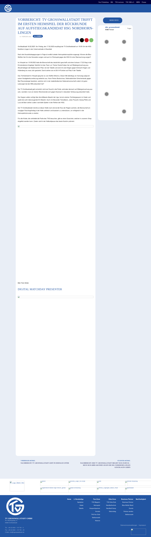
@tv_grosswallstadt (112, 27)
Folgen (129, 28)
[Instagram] (6, 2)
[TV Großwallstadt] (20, 8)
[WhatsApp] (91, 40)
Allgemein (38, 36)
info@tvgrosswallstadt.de (17, 532)
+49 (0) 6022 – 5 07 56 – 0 (16, 527)
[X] (82, 40)
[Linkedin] (13, 2)
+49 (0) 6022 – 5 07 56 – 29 (16, 530)
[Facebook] (9, 2)
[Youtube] (20, 2)
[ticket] (24, 2)
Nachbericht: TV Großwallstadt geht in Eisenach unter (45, 463)
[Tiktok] (16, 2)
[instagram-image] (106, 42)
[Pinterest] (87, 40)
